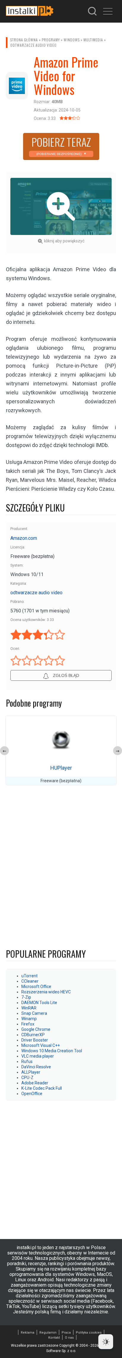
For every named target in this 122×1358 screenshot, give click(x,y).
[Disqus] (61, 868)
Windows (72, 39)
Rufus (27, 1061)
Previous (4, 750)
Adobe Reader (34, 1083)
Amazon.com (23, 538)
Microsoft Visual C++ (40, 1045)
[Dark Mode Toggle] (105, 1341)
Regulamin (48, 1333)
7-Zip (26, 997)
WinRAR (28, 1008)
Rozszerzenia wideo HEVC (46, 992)
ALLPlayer (30, 1072)
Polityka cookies (89, 1333)
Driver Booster (34, 1040)
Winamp (29, 1018)
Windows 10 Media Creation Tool (51, 1050)
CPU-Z (27, 1077)
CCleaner (29, 981)
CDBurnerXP (33, 1034)
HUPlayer (61, 768)
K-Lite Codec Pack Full (41, 1088)
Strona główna (24, 39)
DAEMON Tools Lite (39, 1002)
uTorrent (29, 975)
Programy (51, 39)
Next (117, 750)
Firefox (27, 1024)
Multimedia (93, 39)
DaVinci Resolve (36, 1066)
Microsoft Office (36, 986)
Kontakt (54, 1338)
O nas (69, 1338)
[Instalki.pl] (29, 11)
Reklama (27, 1333)
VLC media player (37, 1056)
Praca (66, 1333)
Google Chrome (35, 1029)
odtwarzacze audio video (33, 45)
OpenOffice (31, 1093)
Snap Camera (34, 1013)
